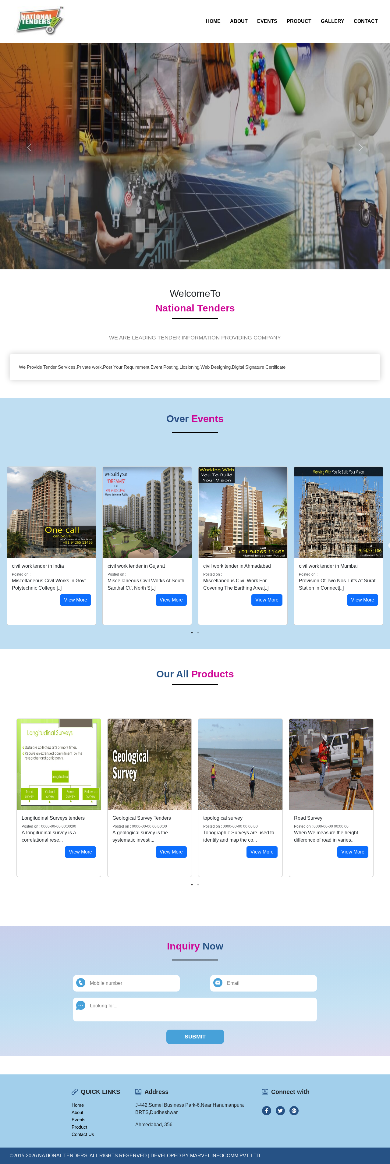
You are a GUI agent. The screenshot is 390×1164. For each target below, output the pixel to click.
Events (267, 21)
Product (299, 21)
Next (381, 798)
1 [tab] (192, 633)
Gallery (332, 21)
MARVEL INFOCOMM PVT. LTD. (225, 1155)
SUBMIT (195, 1037)
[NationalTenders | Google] (294, 1110)
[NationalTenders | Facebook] (266, 1110)
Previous (9, 798)
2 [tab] (198, 633)
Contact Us (83, 1134)
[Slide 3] (206, 260)
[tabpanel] (51, 546)
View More (75, 599)
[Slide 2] (195, 260)
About (239, 21)
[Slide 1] (184, 260)
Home (213, 21)
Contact (366, 21)
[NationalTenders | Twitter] (280, 1110)
